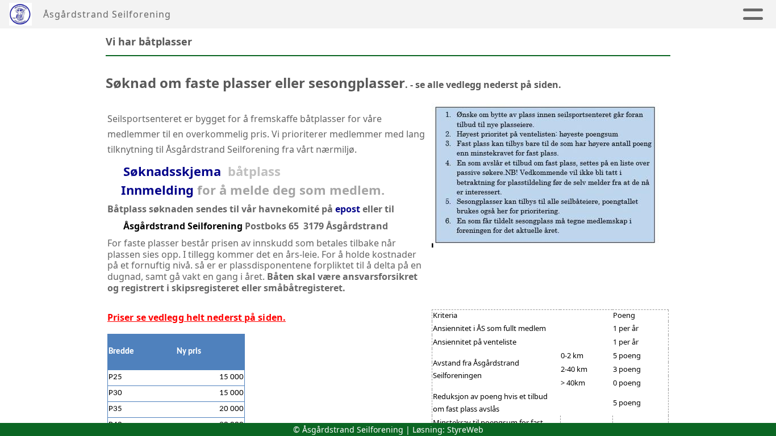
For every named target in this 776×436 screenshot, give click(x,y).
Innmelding (157, 189)
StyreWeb (465, 429)
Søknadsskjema (172, 170)
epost (347, 209)
